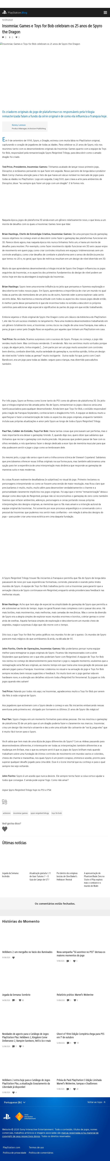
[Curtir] (13, 957)
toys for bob (57, 813)
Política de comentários (41, 1152)
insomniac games (20, 813)
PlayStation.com (11, 1147)
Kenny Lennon (19, 124)
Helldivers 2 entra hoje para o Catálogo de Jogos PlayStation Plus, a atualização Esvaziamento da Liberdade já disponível (26, 1083)
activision (6, 813)
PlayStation (17, 12)
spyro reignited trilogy (40, 813)
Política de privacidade (14, 1152)
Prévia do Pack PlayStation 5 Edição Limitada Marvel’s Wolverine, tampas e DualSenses (79, 1081)
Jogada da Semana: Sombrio (16, 994)
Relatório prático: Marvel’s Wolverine (75, 994)
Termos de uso (36, 1147)
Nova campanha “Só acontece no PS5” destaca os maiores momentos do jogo (81, 953)
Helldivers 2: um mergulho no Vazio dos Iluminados (27, 951)
